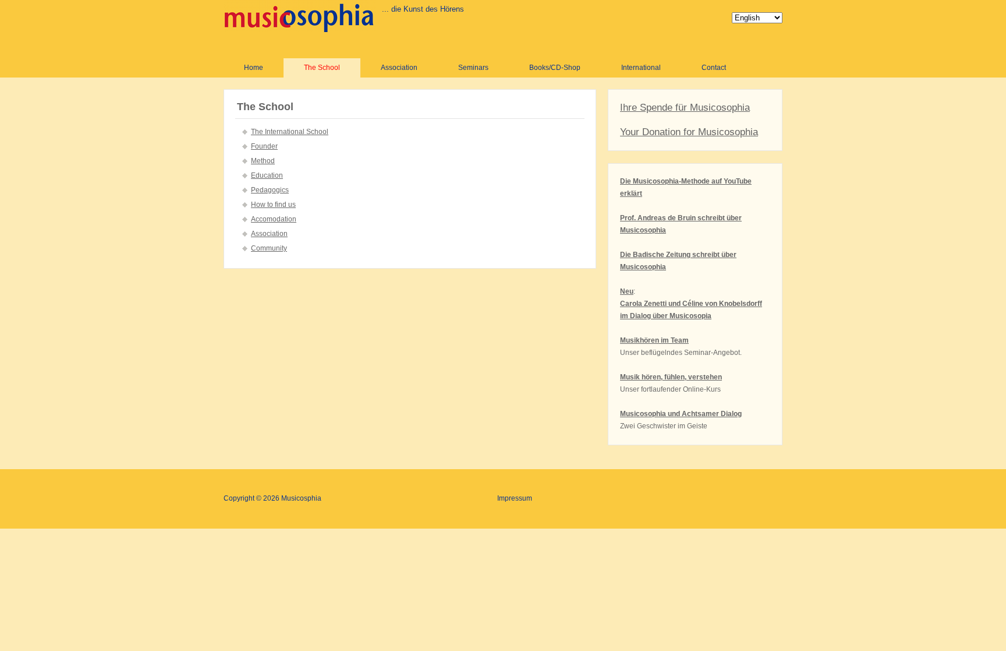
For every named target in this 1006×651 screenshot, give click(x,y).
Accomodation (273, 219)
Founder (264, 146)
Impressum (514, 498)
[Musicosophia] (300, 16)
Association (399, 68)
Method (263, 161)
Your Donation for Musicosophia (689, 132)
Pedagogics (270, 190)
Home (253, 68)
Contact (714, 68)
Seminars (473, 68)
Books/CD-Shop (554, 68)
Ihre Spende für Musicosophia (685, 107)
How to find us (273, 204)
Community (269, 248)
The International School (289, 132)
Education (267, 175)
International (641, 68)
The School (322, 68)
